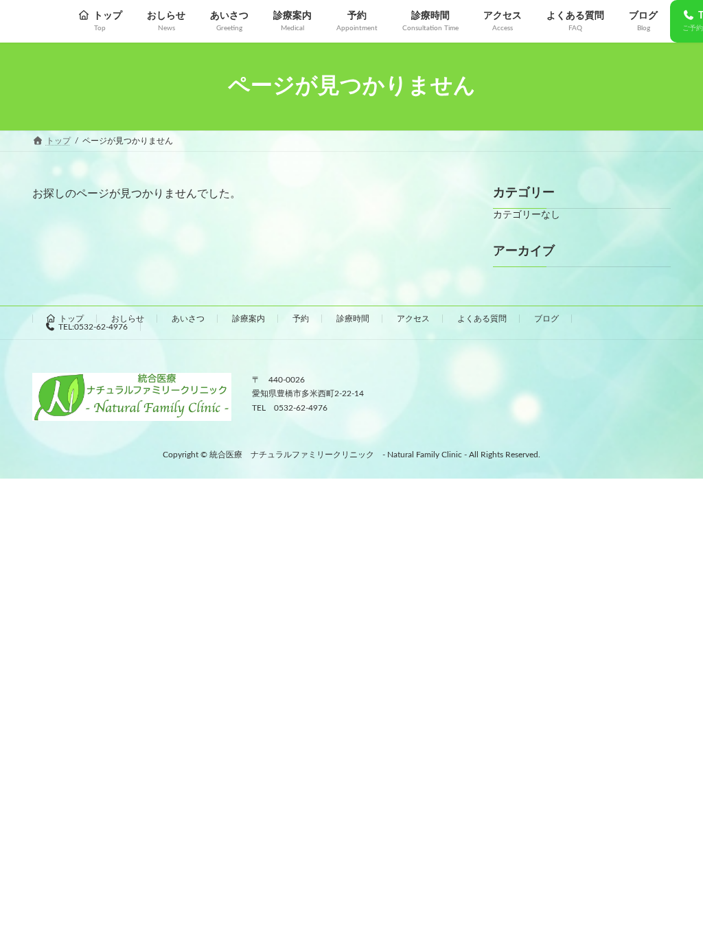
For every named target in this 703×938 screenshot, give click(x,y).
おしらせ (127, 318)
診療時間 (352, 318)
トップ (71, 318)
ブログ (546, 318)
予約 (300, 318)
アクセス (413, 318)
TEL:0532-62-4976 (93, 327)
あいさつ (188, 318)
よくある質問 (482, 318)
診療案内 (248, 318)
